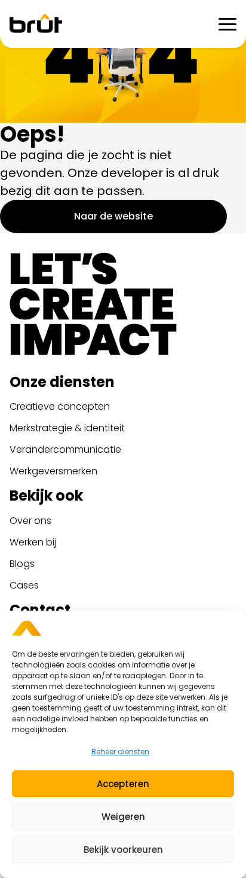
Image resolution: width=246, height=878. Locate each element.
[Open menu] (227, 24)
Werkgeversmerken (53, 471)
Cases (24, 585)
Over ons (30, 521)
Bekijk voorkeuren (123, 849)
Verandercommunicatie (65, 449)
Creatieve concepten (60, 406)
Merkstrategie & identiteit (67, 428)
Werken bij (33, 542)
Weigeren (123, 816)
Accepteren (123, 784)
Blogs (22, 564)
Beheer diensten (120, 751)
